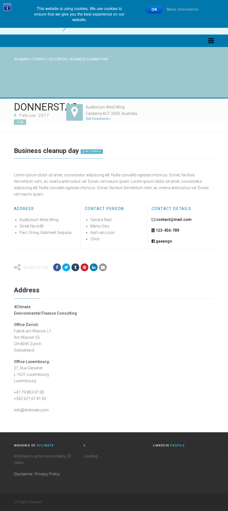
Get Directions (97, 118)
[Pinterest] (84, 267)
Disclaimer (23, 474)
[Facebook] (57, 267)
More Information (183, 9)
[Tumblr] (75, 267)
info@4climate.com (31, 410)
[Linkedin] (94, 267)
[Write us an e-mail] (103, 267)
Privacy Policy (47, 474)
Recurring (93, 151)
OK (154, 10)
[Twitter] (66, 267)
